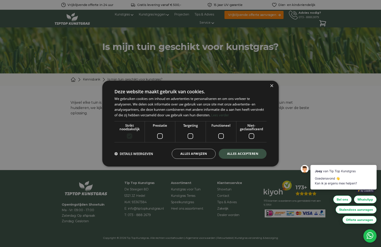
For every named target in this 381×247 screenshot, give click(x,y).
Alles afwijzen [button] (193, 153)
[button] (133, 154)
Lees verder (220, 115)
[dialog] (190, 123)
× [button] (271, 85)
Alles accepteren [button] (242, 153)
